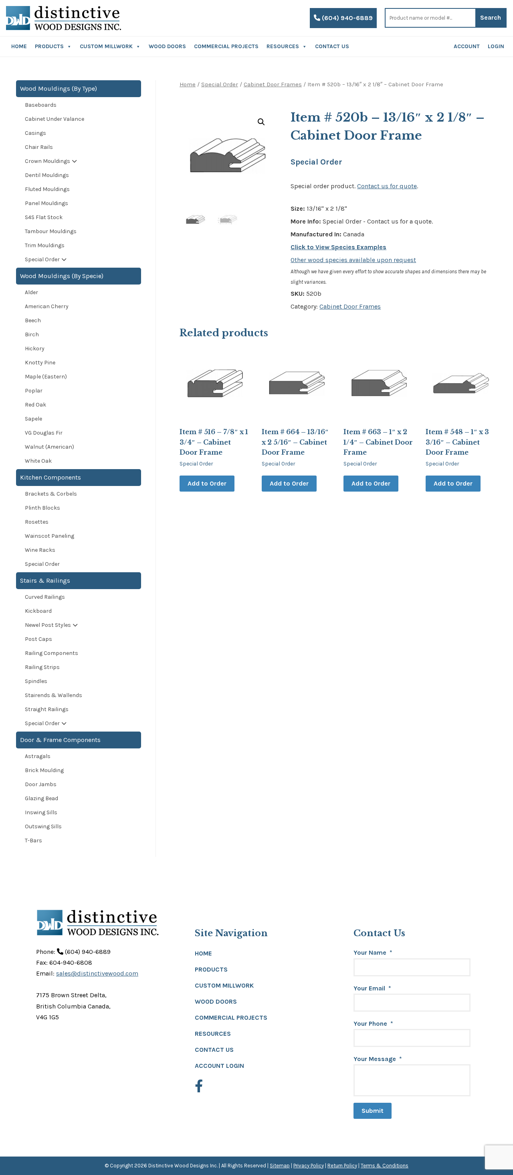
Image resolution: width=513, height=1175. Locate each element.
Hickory (34, 348)
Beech (33, 320)
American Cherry (47, 306)
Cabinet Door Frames (273, 84)
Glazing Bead (41, 798)
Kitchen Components (50, 477)
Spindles (36, 681)
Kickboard (38, 611)
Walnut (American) (49, 446)
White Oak (38, 460)
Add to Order (207, 483)
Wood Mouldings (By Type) (58, 88)
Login (496, 46)
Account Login (219, 1065)
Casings (35, 133)
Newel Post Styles (48, 625)
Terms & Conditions (384, 1166)
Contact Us (332, 46)
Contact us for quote (387, 186)
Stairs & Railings (45, 580)
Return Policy (342, 1166)
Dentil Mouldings (47, 175)
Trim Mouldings (45, 245)
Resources (283, 46)
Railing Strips (42, 667)
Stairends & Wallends (53, 695)
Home (19, 46)
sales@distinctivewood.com (97, 973)
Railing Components (51, 653)
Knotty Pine (40, 362)
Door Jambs (41, 784)
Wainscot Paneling (49, 536)
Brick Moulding (44, 770)
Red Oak (35, 404)
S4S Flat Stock (44, 217)
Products (49, 46)
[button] (261, 122)
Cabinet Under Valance (54, 119)
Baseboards (41, 105)
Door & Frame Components (60, 740)
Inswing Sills (41, 812)
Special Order (219, 84)
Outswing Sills (43, 826)
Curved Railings (45, 597)
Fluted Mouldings (47, 189)
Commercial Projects (226, 46)
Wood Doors (167, 46)
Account (467, 46)
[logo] (63, 18)
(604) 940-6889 (346, 18)
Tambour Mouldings (51, 231)
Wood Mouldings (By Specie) (61, 276)
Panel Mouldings (46, 203)
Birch (32, 334)
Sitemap (280, 1166)
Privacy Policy (308, 1166)
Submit (373, 1110)
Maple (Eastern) (46, 376)
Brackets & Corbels (51, 493)
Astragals (37, 756)
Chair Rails (39, 147)
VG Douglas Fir (44, 432)
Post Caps (38, 639)
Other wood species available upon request (353, 260)
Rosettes (36, 521)
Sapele (33, 418)
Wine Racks (40, 550)
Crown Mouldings (47, 161)
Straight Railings (47, 709)
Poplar (33, 390)
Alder (31, 292)
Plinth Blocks (42, 507)
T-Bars (33, 840)
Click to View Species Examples (338, 247)
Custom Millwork (106, 46)
